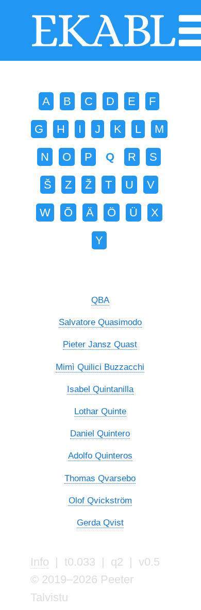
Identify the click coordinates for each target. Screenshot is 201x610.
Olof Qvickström (100, 500)
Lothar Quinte (100, 411)
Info (39, 561)
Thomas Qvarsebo (100, 478)
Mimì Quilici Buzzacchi (100, 367)
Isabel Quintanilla (100, 389)
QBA (100, 300)
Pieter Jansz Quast (100, 344)
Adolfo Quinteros (100, 455)
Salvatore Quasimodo (100, 322)
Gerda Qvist (100, 522)
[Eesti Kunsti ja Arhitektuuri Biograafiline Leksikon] (103, 45)
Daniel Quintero (100, 433)
